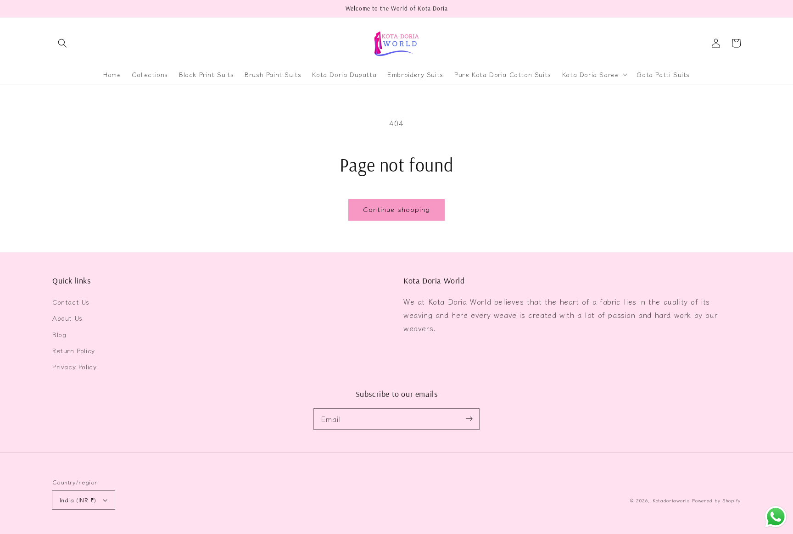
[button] (62, 43)
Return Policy (73, 350)
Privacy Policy (74, 366)
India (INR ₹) (78, 499)
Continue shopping (396, 209)
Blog (59, 334)
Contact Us (70, 301)
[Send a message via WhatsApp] (775, 516)
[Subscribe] (469, 419)
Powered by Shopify (716, 500)
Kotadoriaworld (671, 500)
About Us (67, 318)
